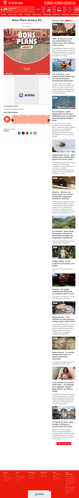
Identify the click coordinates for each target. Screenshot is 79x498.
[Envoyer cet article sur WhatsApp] (30, 134)
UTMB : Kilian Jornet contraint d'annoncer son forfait (63, 263)
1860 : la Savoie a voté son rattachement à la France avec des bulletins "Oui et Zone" (63, 42)
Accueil (4, 14)
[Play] (2, 9)
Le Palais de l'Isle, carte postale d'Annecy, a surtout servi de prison (62, 424)
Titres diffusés (8, 478)
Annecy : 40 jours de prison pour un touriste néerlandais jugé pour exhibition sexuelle (62, 195)
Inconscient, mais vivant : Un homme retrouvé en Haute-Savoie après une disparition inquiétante (63, 234)
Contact (6, 474)
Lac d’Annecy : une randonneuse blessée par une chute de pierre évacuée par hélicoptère (63, 77)
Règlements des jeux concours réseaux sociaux (70, 478)
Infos (20, 14)
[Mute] (26, 9)
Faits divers (37, 14)
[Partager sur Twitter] (23, 134)
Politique (27, 14)
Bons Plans (12, 14)
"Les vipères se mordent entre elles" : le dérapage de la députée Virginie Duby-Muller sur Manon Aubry (63, 386)
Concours (65, 14)
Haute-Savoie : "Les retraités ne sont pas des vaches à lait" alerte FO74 (63, 319)
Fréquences (7, 480)
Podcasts (56, 14)
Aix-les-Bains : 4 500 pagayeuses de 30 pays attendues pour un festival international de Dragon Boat (63, 116)
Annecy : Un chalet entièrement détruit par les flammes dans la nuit (63, 291)
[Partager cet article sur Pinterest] (27, 134)
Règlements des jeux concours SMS (70, 483)
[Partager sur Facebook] (19, 134)
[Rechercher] (74, 3)
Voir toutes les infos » (63, 443)
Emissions (31, 476)
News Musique (20, 476)
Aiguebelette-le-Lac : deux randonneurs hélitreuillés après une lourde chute (63, 157)
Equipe (6, 476)
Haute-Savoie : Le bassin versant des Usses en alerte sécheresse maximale (63, 355)
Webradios (47, 14)
